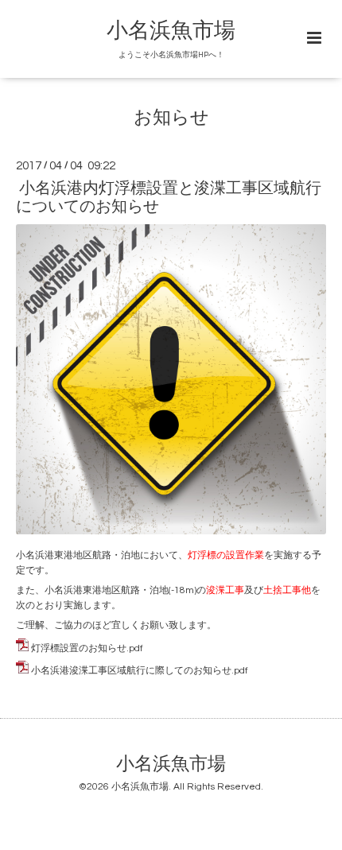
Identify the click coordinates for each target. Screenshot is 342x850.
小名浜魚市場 (171, 31)
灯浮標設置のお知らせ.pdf (87, 648)
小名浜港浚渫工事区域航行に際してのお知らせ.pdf (139, 671)
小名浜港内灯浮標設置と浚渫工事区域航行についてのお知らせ (168, 197)
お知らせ (171, 118)
